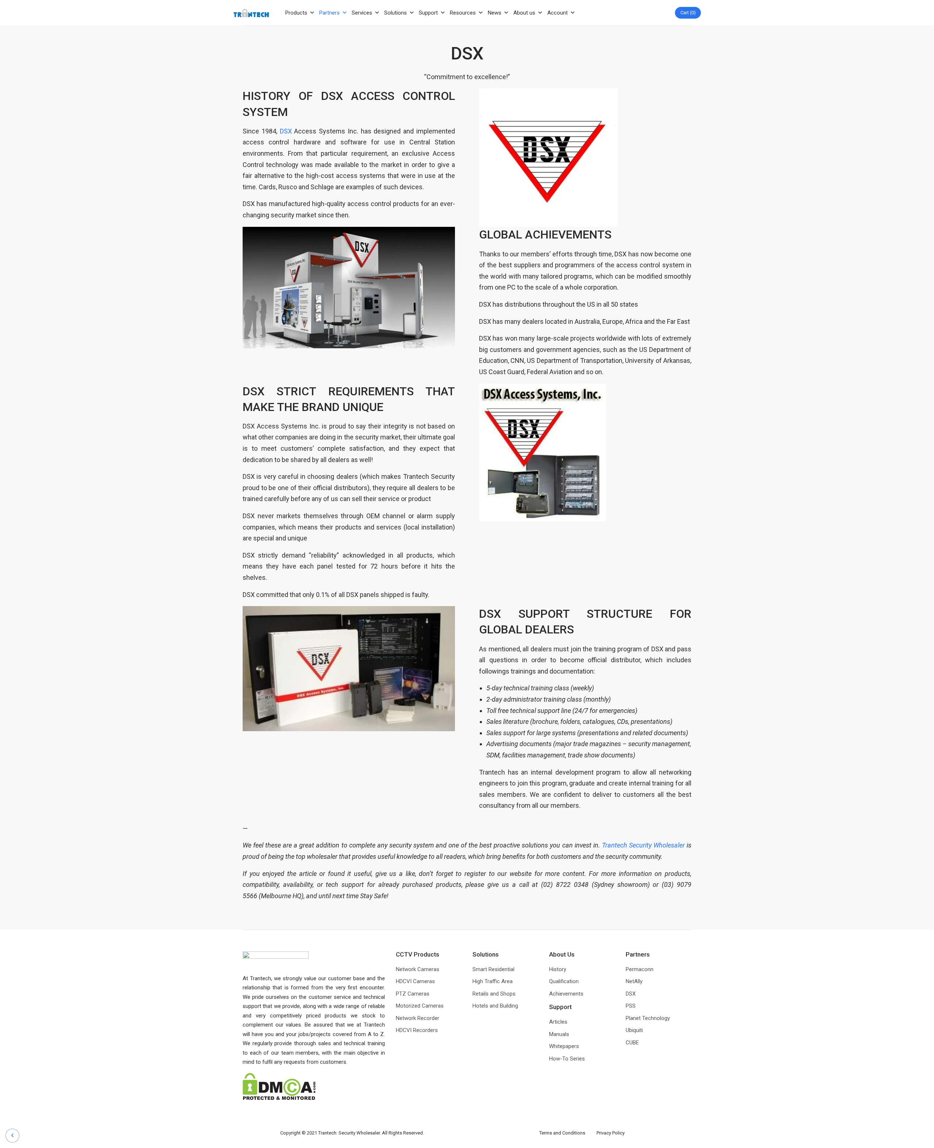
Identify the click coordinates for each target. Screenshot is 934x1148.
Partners (329, 12)
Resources (463, 12)
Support (428, 12)
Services (362, 12)
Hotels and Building (495, 1005)
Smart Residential (493, 969)
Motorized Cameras (420, 1005)
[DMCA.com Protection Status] (279, 1086)
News (494, 12)
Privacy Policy (611, 1133)
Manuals (559, 1034)
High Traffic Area (492, 981)
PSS (631, 1005)
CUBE (632, 1042)
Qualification (564, 981)
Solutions (395, 12)
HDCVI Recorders (417, 1030)
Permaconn (639, 969)
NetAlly (634, 981)
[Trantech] (251, 13)
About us (524, 12)
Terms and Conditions (567, 1133)
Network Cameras (417, 969)
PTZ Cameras (412, 993)
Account (557, 12)
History (557, 969)
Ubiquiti (634, 1030)
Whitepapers (564, 1046)
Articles (558, 1022)
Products (296, 12)
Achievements (566, 993)
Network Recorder (417, 1018)
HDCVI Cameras (415, 981)
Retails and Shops (494, 993)
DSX (286, 131)
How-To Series (567, 1058)
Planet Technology (648, 1018)
